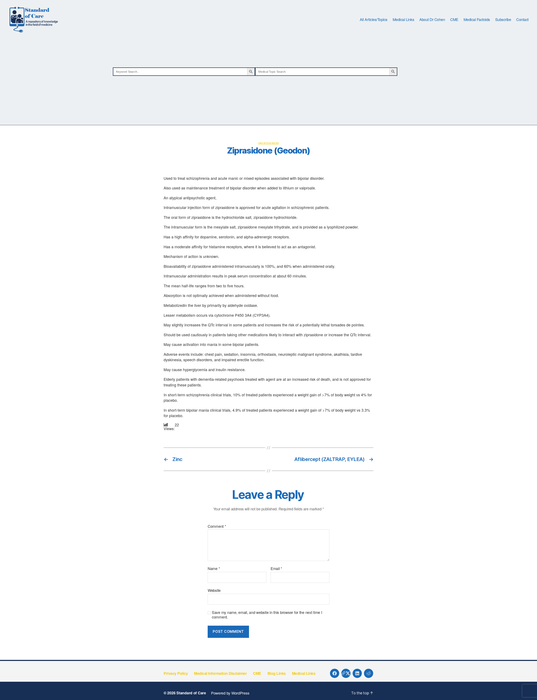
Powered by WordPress (230, 693)
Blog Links (276, 673)
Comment (217, 526)
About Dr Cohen (432, 19)
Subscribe (503, 19)
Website (214, 589)
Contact (522, 19)
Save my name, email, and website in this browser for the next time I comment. (267, 614)
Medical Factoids (477, 19)
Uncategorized (268, 143)
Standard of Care (191, 693)
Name (214, 568)
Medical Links (403, 19)
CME (454, 19)
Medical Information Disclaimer (220, 673)
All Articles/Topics (373, 19)
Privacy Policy (176, 673)
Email (276, 568)
